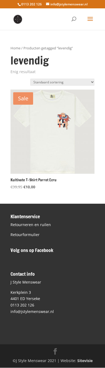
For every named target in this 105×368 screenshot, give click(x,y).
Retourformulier (25, 234)
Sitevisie (85, 360)
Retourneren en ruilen (30, 224)
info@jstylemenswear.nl (32, 311)
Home (15, 48)
